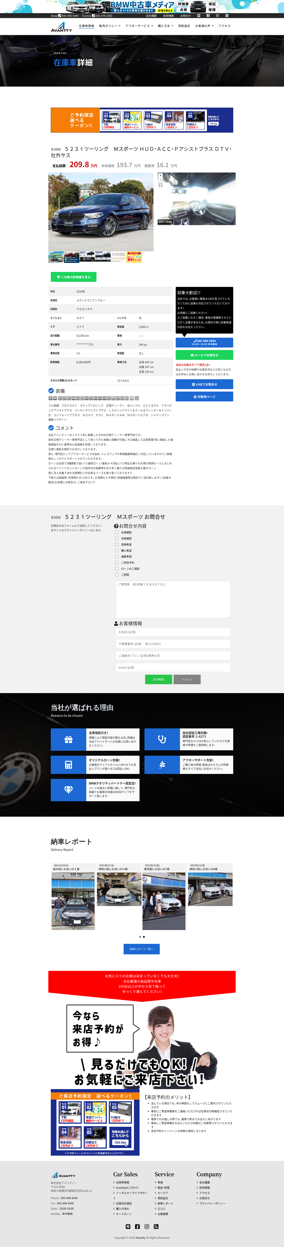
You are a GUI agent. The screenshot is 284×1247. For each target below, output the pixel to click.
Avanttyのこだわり (127, 1187)
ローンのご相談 (129, 569)
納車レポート (165, 1203)
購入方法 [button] (164, 26)
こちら (97, 530)
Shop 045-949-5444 (65, 16)
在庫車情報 (86, 26)
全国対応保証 (124, 1203)
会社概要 (151, 16)
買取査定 (184, 26)
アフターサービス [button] (138, 26)
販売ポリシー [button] (108, 26)
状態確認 (125, 538)
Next (237, 893)
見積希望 (125, 544)
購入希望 (125, 550)
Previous (46, 893)
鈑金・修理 (163, 1187)
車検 (160, 1182)
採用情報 (168, 16)
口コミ (162, 1209)
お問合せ (185, 16)
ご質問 (123, 575)
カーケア (163, 1193)
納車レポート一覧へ (142, 949)
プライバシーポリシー (212, 1203)
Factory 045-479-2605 (97, 16)
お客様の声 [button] (203, 26)
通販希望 (125, 556)
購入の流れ (122, 1209)
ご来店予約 (126, 562)
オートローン (124, 1214)
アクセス (224, 26)
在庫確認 (125, 532)
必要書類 (163, 1214)
